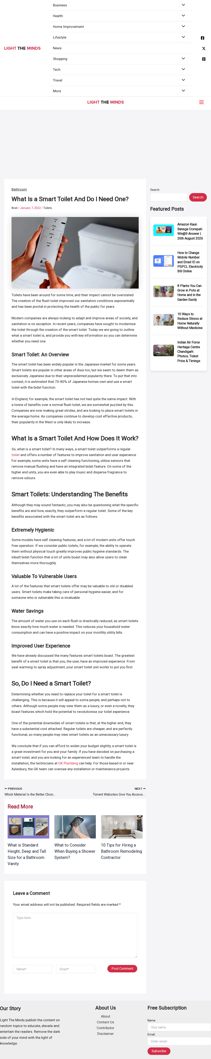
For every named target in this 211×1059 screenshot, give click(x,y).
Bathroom (19, 189)
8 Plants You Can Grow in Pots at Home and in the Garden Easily (189, 293)
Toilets (47, 208)
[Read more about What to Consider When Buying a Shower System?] (75, 826)
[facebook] (202, 38)
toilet (16, 455)
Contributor (105, 1028)
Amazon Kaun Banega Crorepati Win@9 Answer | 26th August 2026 (190, 231)
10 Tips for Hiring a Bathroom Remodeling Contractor (121, 851)
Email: (151, 1034)
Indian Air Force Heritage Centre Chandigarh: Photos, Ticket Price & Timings (188, 351)
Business (60, 5)
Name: (152, 1020)
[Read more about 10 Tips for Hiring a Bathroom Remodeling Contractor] (122, 826)
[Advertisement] (105, 141)
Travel (57, 80)
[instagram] (204, 59)
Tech (56, 69)
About (105, 1016)
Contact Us (105, 1022)
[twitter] (204, 48)
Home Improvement (68, 27)
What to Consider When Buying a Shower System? (74, 851)
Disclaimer (105, 1034)
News (57, 48)
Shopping (60, 59)
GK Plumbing (68, 763)
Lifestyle (59, 37)
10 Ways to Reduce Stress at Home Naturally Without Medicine (190, 321)
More (57, 91)
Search (154, 189)
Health (58, 16)
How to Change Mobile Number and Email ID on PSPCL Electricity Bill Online (190, 262)
